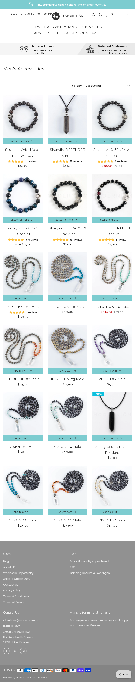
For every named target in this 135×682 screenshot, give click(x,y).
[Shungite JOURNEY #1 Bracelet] (112, 117)
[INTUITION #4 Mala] (112, 273)
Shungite (90, 27)
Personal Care (71, 33)
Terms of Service (14, 602)
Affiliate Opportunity (16, 579)
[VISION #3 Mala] (112, 487)
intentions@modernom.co (20, 620)
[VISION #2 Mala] (67, 487)
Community (51, 14)
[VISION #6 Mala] (23, 487)
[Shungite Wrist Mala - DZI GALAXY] (23, 117)
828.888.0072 (11, 626)
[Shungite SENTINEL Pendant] (112, 413)
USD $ (122, 15)
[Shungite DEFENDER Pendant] (67, 117)
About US (9, 567)
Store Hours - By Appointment (90, 561)
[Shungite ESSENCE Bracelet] (23, 195)
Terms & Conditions (16, 596)
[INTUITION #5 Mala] (23, 273)
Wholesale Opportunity (18, 573)
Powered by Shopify (13, 677)
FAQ (72, 567)
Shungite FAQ (30, 14)
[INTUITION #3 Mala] (67, 346)
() (105, 15)
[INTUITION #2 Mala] (23, 346)
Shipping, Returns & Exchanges (90, 573)
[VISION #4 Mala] (67, 413)
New (37, 27)
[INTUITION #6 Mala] (67, 273)
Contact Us (10, 584)
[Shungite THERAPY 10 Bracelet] (67, 195)
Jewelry (42, 33)
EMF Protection (59, 27)
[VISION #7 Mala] (112, 346)
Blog (14, 14)
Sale (96, 33)
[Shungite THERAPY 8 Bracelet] (112, 195)
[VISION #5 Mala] (23, 413)
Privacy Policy (11, 590)
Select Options (20, 141)
